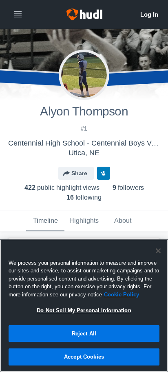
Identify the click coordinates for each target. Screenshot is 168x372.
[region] (84, 305)
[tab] (45, 221)
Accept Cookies (84, 357)
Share (79, 173)
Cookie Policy (121, 295)
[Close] (158, 251)
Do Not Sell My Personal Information (84, 310)
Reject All (84, 334)
